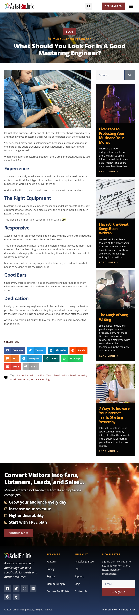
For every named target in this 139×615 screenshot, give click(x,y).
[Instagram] (24, 588)
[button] (131, 6)
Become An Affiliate (58, 591)
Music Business (63, 39)
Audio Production (35, 375)
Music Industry (78, 375)
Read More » (108, 171)
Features (52, 561)
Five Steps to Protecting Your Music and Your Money (111, 135)
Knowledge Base (84, 561)
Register (51, 576)
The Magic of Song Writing (113, 317)
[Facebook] (7, 588)
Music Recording (40, 379)
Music (49, 375)
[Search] (130, 75)
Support (79, 576)
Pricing (51, 569)
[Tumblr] (16, 597)
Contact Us (80, 591)
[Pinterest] (7, 597)
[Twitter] (16, 588)
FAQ (76, 569)
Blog (70, 31)
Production (83, 39)
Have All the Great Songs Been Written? (113, 229)
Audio (20, 375)
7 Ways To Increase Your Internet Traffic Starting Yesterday (114, 415)
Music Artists (61, 375)
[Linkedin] (33, 588)
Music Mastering (19, 379)
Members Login (56, 583)
